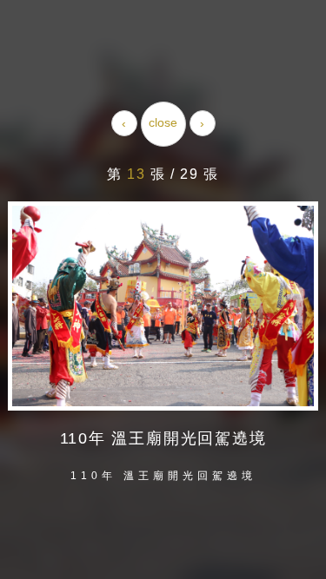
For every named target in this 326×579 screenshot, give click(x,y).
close (163, 122)
